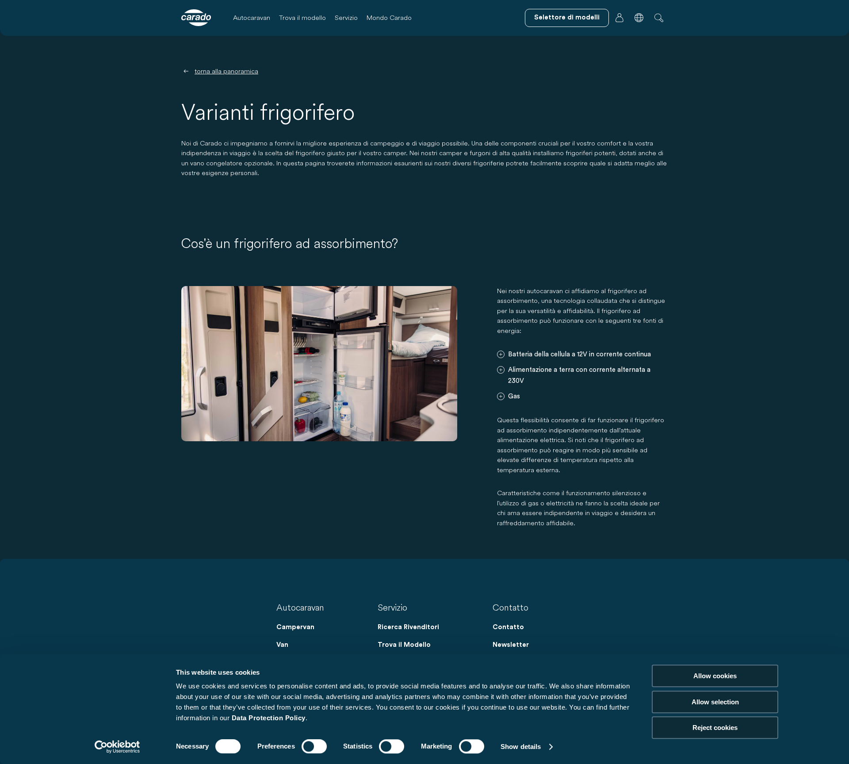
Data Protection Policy (269, 718)
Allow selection (715, 702)
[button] (639, 18)
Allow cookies (715, 676)
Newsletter (511, 645)
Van (282, 645)
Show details (521, 746)
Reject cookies (715, 727)
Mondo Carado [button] (389, 17)
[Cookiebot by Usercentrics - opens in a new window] (117, 746)
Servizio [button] (346, 17)
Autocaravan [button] (251, 17)
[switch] (314, 746)
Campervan (295, 627)
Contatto (508, 627)
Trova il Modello (404, 645)
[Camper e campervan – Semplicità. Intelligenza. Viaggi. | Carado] (196, 17)
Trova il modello (302, 17)
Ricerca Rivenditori (408, 627)
